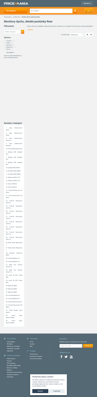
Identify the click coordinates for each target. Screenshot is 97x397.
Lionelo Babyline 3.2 (14, 258)
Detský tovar (16, 17)
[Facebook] (61, 357)
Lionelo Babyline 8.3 (14, 295)
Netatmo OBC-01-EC (14, 177)
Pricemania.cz (34, 354)
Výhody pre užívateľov (13, 346)
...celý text (30, 29)
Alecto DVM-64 (12, 184)
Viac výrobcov (10, 52)
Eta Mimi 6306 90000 (14, 171)
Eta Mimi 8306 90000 (13, 167)
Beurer (9, 49)
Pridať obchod (11, 358)
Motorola (10, 45)
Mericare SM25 (12, 289)
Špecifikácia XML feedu (13, 365)
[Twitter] (66, 357)
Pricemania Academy (36, 356)
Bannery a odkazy (12, 367)
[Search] (75, 10)
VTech (9, 43)
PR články (10, 344)
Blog (88, 11)
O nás (31, 341)
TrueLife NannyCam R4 (15, 302)
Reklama (9, 370)
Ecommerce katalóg (35, 358)
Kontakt (32, 344)
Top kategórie (11, 341)
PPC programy (11, 363)
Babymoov (10, 47)
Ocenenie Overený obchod (14, 372)
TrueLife (10, 41)
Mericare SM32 (12, 285)
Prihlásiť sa (87, 3)
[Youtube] (71, 357)
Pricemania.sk (8, 17)
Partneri (9, 361)
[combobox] (77, 35)
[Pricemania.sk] (16, 3)
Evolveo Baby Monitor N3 (14, 149)
